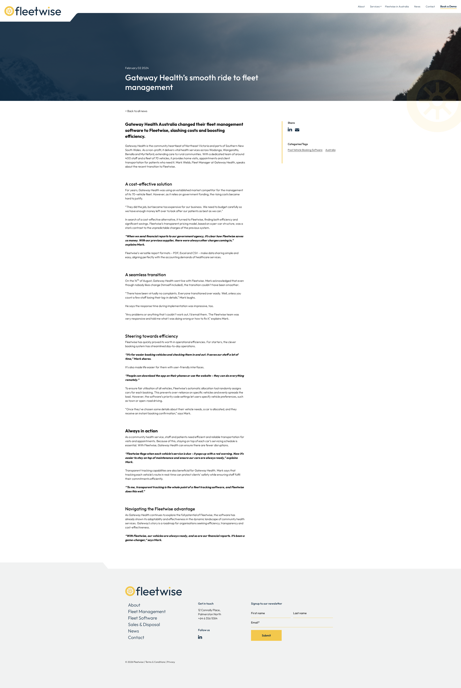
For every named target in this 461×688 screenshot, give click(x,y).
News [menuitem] (417, 6)
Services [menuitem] (375, 6)
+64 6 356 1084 (208, 618)
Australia (330, 150)
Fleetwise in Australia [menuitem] (397, 6)
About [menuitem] (361, 6)
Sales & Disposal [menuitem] (144, 624)
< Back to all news (136, 111)
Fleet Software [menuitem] (142, 618)
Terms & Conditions (155, 661)
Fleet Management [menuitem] (147, 611)
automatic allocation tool (203, 388)
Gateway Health (135, 146)
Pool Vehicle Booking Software (305, 150)
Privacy (171, 661)
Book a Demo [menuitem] (448, 6)
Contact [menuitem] (430, 6)
